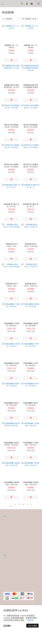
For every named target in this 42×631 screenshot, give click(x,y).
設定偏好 (7, 625)
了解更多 (30, 620)
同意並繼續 (32, 625)
